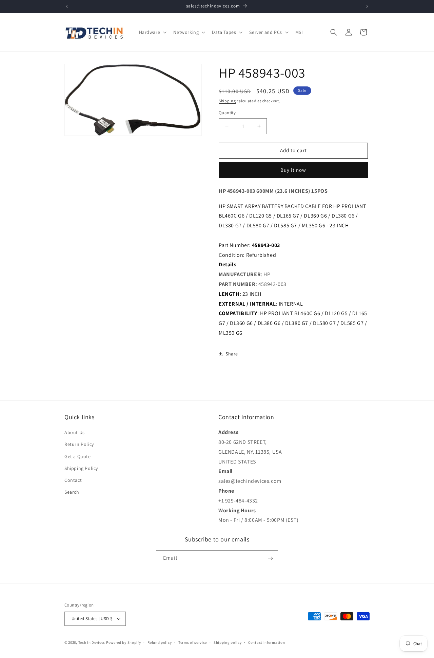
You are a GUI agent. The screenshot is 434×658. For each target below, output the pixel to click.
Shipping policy (228, 642)
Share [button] (231, 354)
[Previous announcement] (66, 6)
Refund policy (159, 642)
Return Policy (79, 444)
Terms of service (192, 642)
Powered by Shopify (123, 642)
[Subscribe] (270, 558)
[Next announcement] (367, 6)
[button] (152, 32)
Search (71, 492)
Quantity (227, 113)
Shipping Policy (81, 468)
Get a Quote (77, 456)
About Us (74, 432)
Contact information (266, 642)
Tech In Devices (91, 642)
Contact (73, 480)
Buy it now (293, 170)
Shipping (227, 100)
